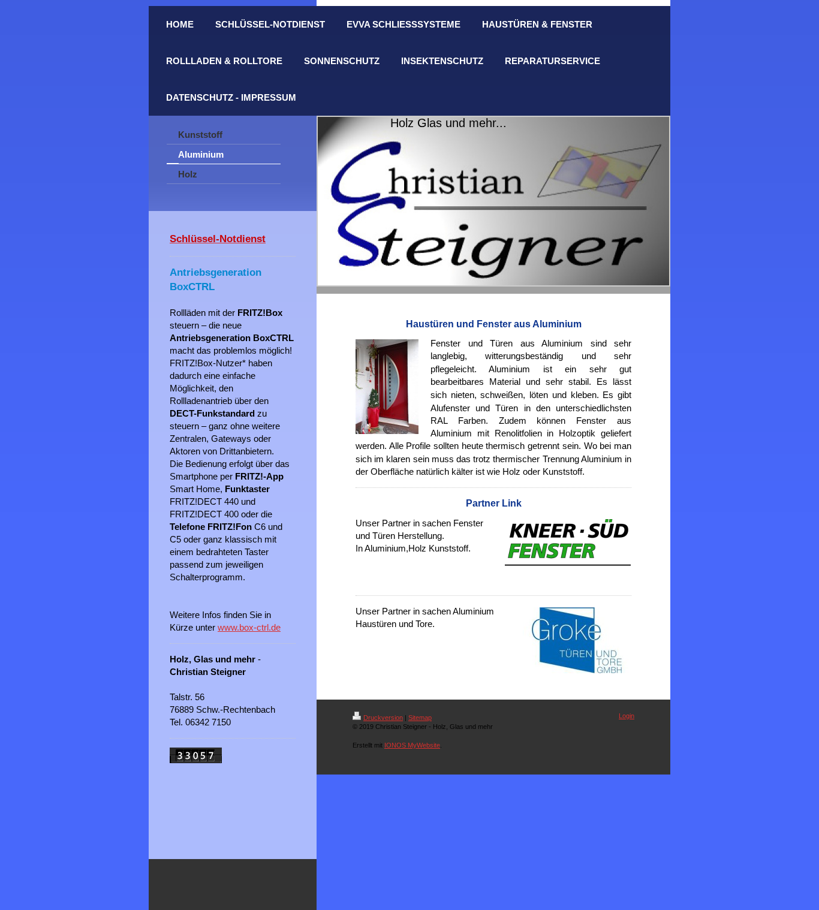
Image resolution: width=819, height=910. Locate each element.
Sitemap (420, 717)
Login (626, 715)
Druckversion (383, 717)
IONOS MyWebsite (412, 745)
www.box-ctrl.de (249, 627)
